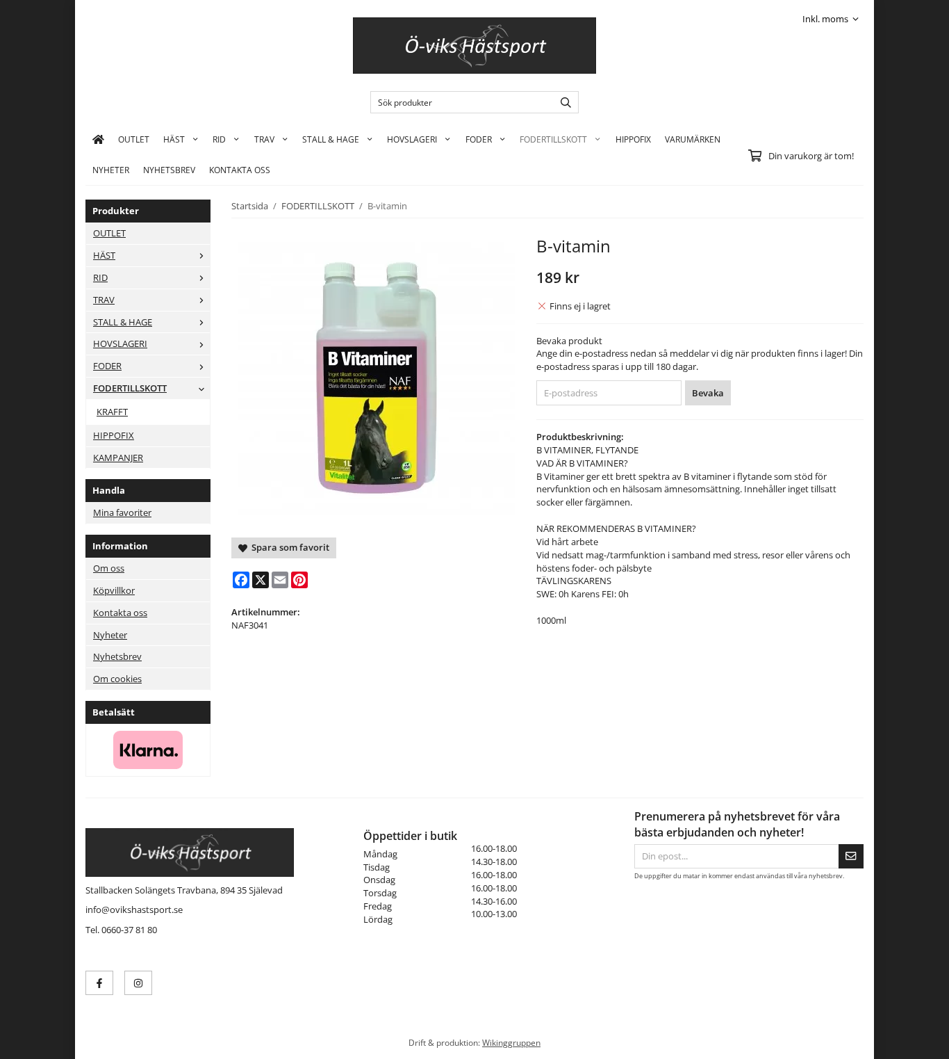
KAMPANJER (118, 457)
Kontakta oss (120, 612)
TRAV (264, 139)
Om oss (108, 568)
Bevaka (708, 393)
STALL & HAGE (330, 139)
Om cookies (117, 678)
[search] (562, 102)
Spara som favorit (288, 547)
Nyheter (110, 169)
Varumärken (692, 139)
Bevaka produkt (569, 340)
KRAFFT (112, 411)
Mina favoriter (122, 512)
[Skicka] (851, 856)
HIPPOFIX (633, 139)
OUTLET (133, 139)
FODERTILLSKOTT (553, 139)
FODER (478, 139)
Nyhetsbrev (169, 169)
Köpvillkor (114, 590)
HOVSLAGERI (412, 139)
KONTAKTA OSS (239, 169)
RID (219, 139)
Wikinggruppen (511, 1042)
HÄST (174, 139)
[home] (98, 139)
